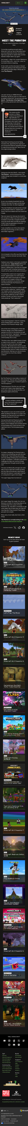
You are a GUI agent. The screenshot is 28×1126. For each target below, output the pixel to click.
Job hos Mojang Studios (7, 1068)
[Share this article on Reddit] (19, 527)
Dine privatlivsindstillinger (9, 1123)
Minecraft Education (6, 1062)
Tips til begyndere (19, 1061)
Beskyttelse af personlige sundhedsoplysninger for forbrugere (11, 1116)
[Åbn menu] (25, 2)
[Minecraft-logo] (6, 3)
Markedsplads (18, 1055)
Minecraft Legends (6, 1060)
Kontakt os (17, 1070)
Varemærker (14, 1119)
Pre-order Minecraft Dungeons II (13, 10)
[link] (4, 1040)
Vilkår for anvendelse (5, 1119)
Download (17, 1068)
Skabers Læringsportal (7, 1067)
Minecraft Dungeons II (7, 1057)
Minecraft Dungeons (6, 1059)
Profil (16, 1074)
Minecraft (4, 1055)
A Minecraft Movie (6, 1072)
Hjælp (16, 1063)
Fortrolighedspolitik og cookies (7, 1113)
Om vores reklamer (5, 1121)
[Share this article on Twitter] (15, 527)
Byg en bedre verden (6, 1070)
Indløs (16, 1076)
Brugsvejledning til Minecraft (8, 1101)
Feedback (17, 1065)
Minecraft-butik (18, 1057)
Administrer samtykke (20, 1101)
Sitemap (17, 1067)
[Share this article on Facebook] (23, 527)
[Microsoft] (24, 1110)
